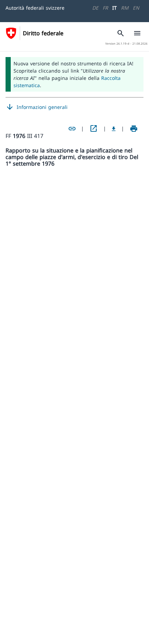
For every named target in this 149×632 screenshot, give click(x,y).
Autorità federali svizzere (35, 7)
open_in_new (93, 128)
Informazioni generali (37, 107)
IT (114, 7)
